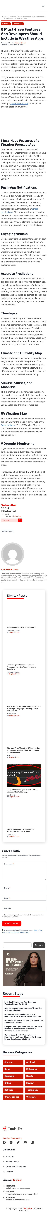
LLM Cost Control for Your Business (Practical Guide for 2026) (20, 1003)
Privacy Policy (12, 1162)
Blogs (7, 1069)
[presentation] (24, 613)
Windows (31, 1097)
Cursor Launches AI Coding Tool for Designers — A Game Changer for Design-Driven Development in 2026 (23, 1037)
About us (9, 1156)
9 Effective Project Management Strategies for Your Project (20, 830)
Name (7, 888)
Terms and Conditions (15, 1167)
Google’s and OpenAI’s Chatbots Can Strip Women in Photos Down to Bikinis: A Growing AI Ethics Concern (23, 1029)
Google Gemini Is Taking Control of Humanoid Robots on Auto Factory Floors (22, 1015)
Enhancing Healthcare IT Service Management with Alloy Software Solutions (21, 667)
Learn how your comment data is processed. (22, 931)
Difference (31, 1069)
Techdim (27, 1208)
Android (8, 1062)
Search (39, 945)
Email (7, 898)
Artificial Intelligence (32, 1063)
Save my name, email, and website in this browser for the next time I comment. (23, 916)
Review (30, 1083)
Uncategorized (11, 1097)
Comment (9, 864)
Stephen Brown (20, 43)
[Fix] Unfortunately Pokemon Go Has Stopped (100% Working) (22, 791)
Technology (17, 24)
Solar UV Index (8, 425)
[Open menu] (43, 6)
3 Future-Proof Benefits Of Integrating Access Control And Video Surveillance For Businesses (23, 750)
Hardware (9, 1076)
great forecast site (19, 103)
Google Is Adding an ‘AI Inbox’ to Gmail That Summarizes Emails (23, 1021)
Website (7, 908)
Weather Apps (7, 531)
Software (5, 24)
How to (29, 1076)
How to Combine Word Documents (21, 627)
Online (7, 1083)
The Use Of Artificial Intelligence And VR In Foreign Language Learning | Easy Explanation (24, 708)
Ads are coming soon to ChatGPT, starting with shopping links (23, 1009)
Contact (9, 1172)
